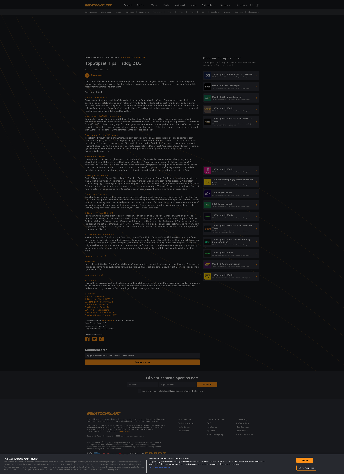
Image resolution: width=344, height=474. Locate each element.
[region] (172, 464)
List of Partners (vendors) (160, 467)
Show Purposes (306, 468)
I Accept (305, 460)
